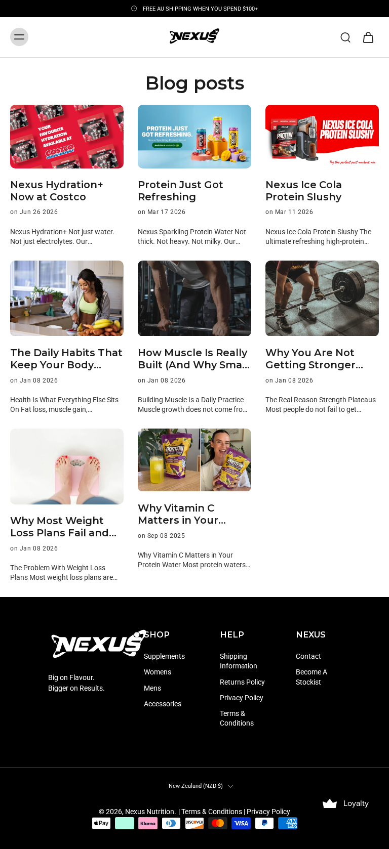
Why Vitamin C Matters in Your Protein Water (178, 514)
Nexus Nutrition (149, 812)
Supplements (164, 656)
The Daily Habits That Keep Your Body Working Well (66, 359)
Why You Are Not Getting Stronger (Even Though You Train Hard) (313, 359)
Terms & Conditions (237, 718)
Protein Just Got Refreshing (180, 191)
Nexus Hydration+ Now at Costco (56, 191)
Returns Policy (242, 681)
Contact (308, 656)
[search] (345, 37)
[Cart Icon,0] (368, 37)
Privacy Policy (241, 697)
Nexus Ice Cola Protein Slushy (303, 191)
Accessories (162, 703)
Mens (152, 688)
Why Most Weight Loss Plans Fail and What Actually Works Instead (65, 527)
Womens (157, 672)
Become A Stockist (311, 677)
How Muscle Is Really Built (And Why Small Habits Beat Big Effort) (193, 359)
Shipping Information (238, 661)
